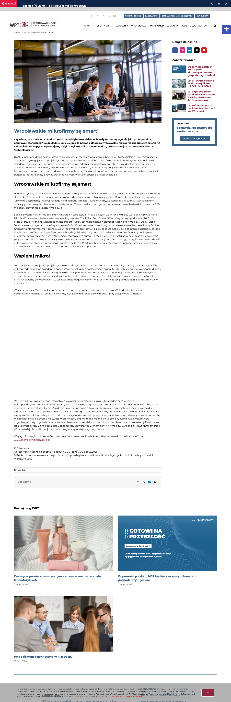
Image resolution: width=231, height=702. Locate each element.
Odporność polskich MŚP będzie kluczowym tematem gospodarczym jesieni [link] (201, 71)
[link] (226, 29)
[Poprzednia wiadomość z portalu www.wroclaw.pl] (211, 3)
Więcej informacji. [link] (134, 696)
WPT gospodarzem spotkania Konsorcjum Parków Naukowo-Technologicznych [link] (202, 96)
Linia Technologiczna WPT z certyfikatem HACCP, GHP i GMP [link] (201, 83)
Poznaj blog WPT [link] (26, 508)
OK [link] (207, 693)
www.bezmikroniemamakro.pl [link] (32, 439)
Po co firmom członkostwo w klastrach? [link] (43, 656)
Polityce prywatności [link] (116, 696)
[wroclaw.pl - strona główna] (9, 4)
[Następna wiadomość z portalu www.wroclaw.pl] (226, 3)
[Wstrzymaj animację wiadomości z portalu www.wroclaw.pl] (219, 3)
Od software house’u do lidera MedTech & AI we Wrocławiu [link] (202, 108)
